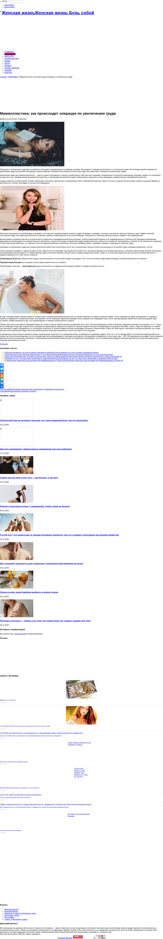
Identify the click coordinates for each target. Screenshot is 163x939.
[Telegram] (81, 379)
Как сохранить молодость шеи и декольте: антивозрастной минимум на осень (41, 563)
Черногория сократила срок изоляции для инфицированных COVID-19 (93, 361)
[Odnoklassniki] (81, 376)
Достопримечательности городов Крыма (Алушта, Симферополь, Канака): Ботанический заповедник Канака (34, 807)
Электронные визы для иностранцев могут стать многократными (86, 355)
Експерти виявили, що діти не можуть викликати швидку (75, 353)
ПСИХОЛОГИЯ (11, 59)
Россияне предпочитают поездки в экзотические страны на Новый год (93, 357)
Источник (4, 344)
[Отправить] (81, 386)
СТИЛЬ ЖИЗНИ (11, 68)
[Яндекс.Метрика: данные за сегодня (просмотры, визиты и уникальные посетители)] (65, 938)
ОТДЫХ (8, 66)
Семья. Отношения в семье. (16, 919)
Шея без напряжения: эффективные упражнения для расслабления (36, 449)
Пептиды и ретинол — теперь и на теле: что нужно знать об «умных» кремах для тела (45, 621)
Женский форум (11, 911)
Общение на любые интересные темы (20, 913)
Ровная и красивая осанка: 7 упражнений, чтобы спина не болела (35, 506)
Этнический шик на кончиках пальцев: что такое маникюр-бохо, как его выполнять (44, 420)
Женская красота (11, 909)
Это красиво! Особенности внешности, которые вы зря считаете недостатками (25, 726)
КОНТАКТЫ (9, 5)
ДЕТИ (7, 63)
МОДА (7, 61)
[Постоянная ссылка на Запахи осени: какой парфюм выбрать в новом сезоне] (16, 588)
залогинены (19, 634)
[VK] (81, 383)
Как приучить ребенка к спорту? (18, 391)
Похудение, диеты (11, 915)
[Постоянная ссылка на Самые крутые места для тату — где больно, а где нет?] (16, 473)
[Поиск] (1, 1)
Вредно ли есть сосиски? (8, 700)
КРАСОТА (9, 56)
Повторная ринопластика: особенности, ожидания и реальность (32, 389)
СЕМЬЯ (8, 70)
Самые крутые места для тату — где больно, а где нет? (29, 478)
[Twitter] (81, 369)
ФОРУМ (8, 73)
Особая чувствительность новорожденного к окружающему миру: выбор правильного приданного (30, 736)
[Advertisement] (66, 33)
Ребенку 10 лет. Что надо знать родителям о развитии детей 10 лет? (90, 359)
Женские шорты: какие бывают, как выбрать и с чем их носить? (20, 788)
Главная (3, 77)
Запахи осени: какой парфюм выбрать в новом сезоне (29, 592)
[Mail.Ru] (81, 372)
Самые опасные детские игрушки (10, 830)
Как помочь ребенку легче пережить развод (13, 762)
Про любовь (9, 917)
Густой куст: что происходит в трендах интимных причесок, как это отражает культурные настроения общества (59, 535)
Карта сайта (9, 7)
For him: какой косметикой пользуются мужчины (15, 797)
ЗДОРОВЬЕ (9, 54)
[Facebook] (81, 365)
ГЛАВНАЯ (9, 52)
